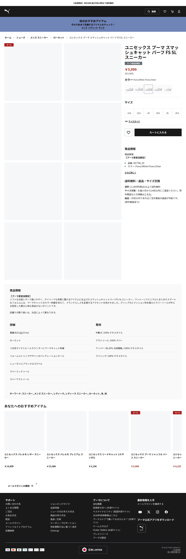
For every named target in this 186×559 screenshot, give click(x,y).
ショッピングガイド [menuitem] (60, 503)
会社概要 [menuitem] (97, 503)
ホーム (8, 37)
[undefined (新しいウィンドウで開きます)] (141, 528)
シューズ (20, 37)
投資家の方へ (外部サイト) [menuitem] (106, 507)
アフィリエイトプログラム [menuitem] (18, 526)
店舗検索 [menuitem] (9, 530)
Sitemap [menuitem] (54, 530)
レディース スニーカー (76, 393)
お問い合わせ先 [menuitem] (13, 503)
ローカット (58, 37)
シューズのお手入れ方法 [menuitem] (62, 511)
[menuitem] (140, 512)
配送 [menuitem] (7, 519)
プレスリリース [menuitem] (100, 533)
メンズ (84, 27)
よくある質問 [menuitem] (12, 507)
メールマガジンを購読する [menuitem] (150, 503)
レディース (93, 27)
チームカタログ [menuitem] (100, 526)
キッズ (101, 27)
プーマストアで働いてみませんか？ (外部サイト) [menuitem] (114, 520)
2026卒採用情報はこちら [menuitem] (105, 515)
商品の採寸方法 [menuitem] (58, 515)
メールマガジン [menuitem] (13, 523)
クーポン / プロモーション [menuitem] (63, 523)
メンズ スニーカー (39, 37)
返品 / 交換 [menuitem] (55, 519)
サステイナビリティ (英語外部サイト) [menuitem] (111, 511)
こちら (147, 194)
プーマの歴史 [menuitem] (99, 537)
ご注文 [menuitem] (8, 511)
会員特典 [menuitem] (54, 507)
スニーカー (27, 393)
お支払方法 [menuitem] (10, 515)
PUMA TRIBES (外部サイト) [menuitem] (106, 530)
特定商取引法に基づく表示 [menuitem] (63, 526)
